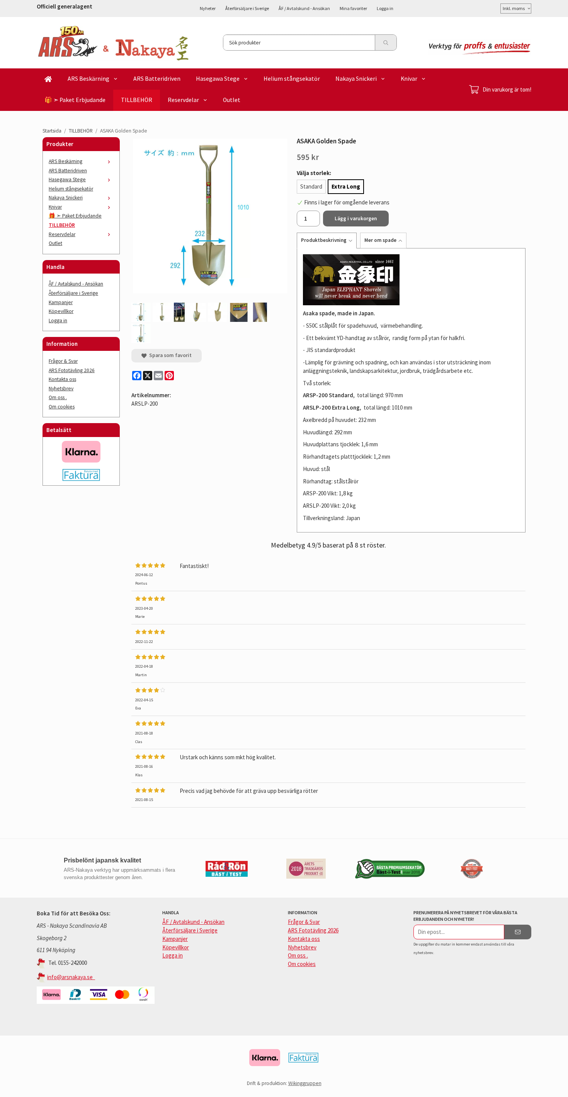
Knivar (409, 78)
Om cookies (62, 406)
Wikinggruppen (304, 1083)
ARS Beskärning (88, 78)
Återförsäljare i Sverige (247, 8)
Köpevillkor (61, 311)
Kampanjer (61, 302)
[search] (385, 42)
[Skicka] (517, 932)
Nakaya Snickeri (356, 78)
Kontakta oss (62, 379)
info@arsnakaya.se (71, 977)
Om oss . (58, 397)
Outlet (231, 100)
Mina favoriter (353, 8)
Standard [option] (311, 186)
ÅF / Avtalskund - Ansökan (304, 8)
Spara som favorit (169, 355)
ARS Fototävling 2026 (72, 370)
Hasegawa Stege (218, 78)
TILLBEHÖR (136, 100)
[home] (48, 79)
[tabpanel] (411, 390)
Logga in (385, 8)
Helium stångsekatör (292, 78)
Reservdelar (183, 100)
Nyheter (208, 8)
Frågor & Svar (63, 361)
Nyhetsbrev (61, 388)
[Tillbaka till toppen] (520, 1086)
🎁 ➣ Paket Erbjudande (74, 100)
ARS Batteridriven (156, 78)
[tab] (328, 240)
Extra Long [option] (346, 186)
